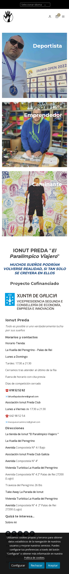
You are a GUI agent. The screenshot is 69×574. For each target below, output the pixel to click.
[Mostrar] (34, 301)
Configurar (18, 565)
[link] (8, 16)
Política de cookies (34, 557)
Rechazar (36, 565)
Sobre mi (11, 522)
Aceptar (53, 565)
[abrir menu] (63, 16)
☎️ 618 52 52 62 (15, 390)
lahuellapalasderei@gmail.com (23, 396)
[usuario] (50, 16)
